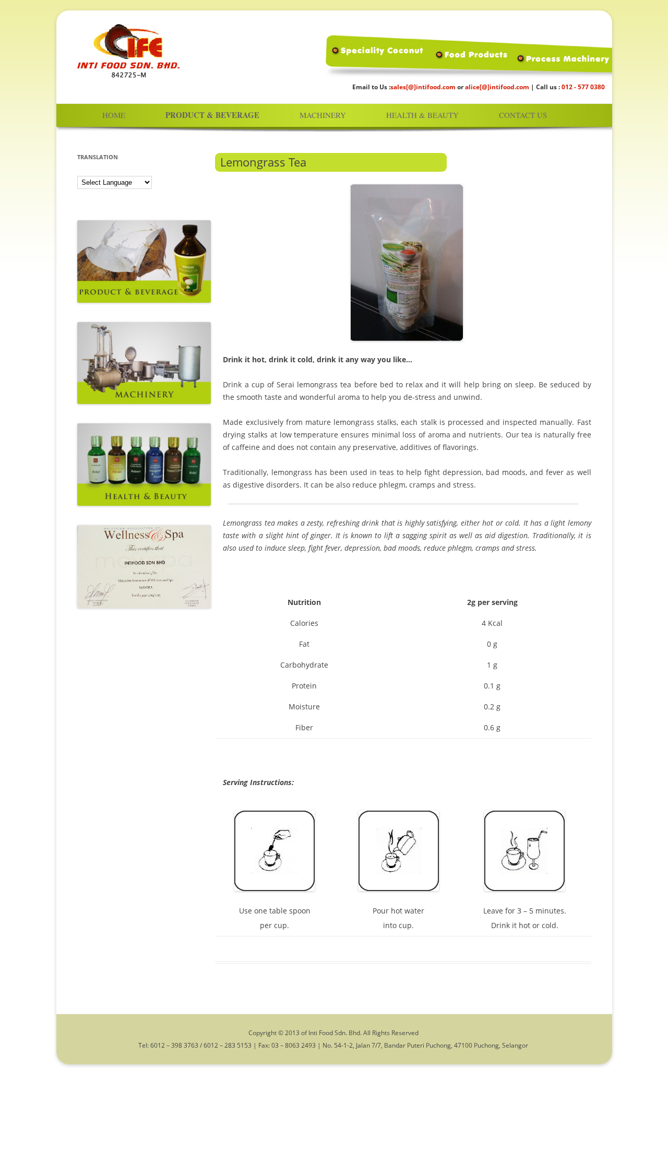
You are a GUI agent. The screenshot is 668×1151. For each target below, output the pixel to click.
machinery (323, 115)
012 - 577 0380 (583, 86)
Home (113, 115)
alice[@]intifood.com (497, 86)
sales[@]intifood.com (423, 86)
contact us (523, 115)
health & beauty (422, 115)
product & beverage (212, 115)
